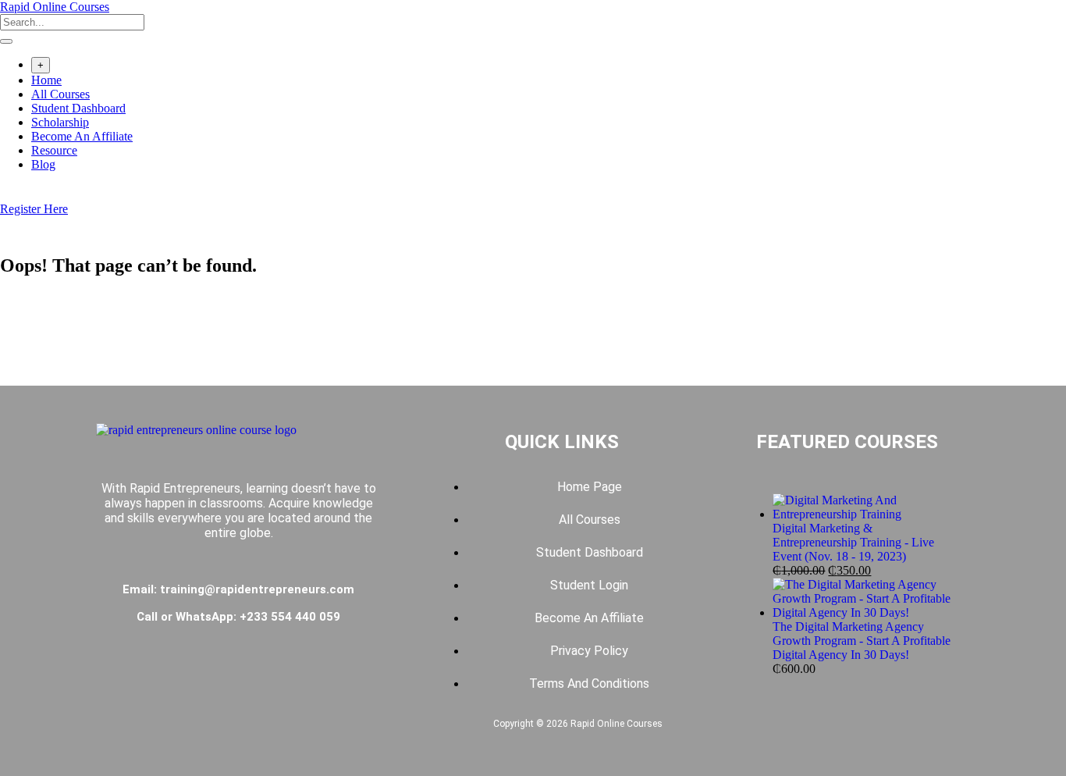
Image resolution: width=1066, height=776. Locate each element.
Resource (54, 150)
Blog (43, 164)
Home (46, 80)
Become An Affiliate (82, 136)
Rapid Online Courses (54, 6)
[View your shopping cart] (8, 194)
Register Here (34, 208)
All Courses (60, 94)
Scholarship (60, 122)
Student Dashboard (78, 108)
